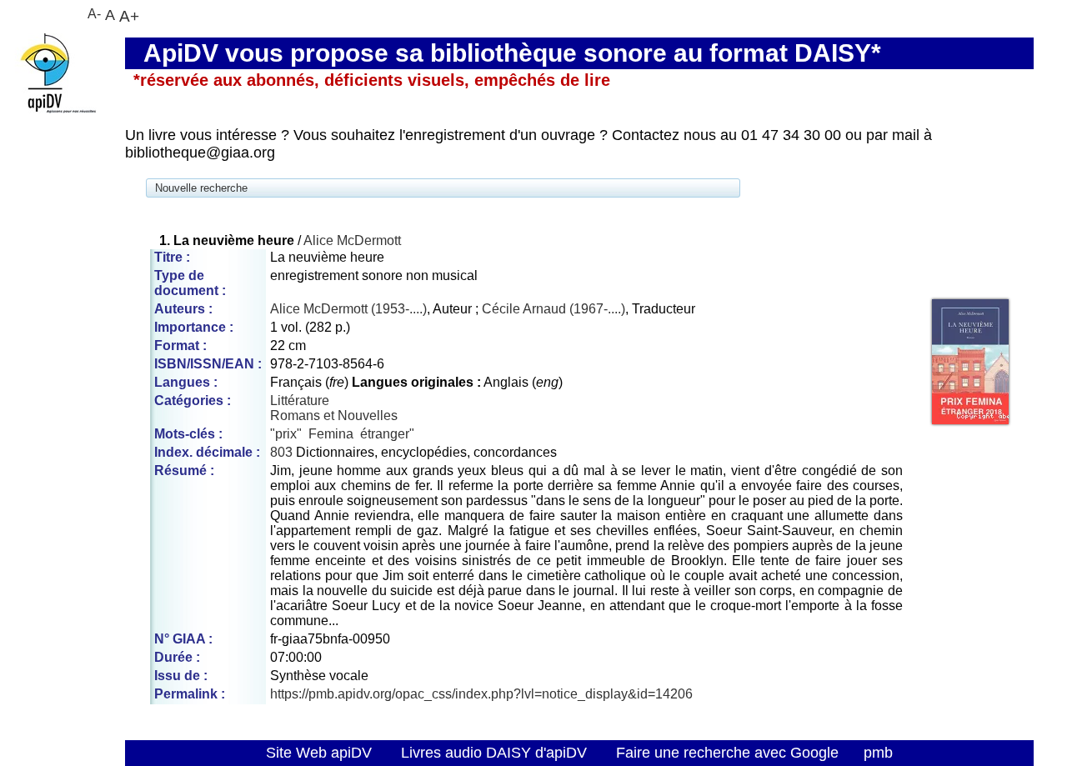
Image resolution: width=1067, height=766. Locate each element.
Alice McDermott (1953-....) (348, 309)
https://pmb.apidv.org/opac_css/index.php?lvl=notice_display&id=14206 (481, 694)
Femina (330, 434)
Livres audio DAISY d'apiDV (494, 752)
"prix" (286, 434)
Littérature (299, 400)
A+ (129, 16)
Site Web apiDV (319, 752)
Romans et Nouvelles (334, 415)
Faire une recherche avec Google (727, 752)
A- (94, 14)
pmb (878, 752)
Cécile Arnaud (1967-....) (553, 309)
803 (281, 452)
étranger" (387, 434)
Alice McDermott (352, 240)
